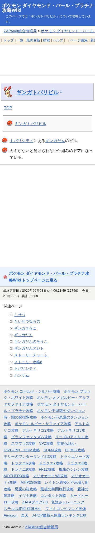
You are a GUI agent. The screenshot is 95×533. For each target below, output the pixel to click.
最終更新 (33, 40)
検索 (46, 40)
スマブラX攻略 (23, 443)
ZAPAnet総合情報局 (20, 31)
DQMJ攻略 (52, 450)
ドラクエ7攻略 (51, 463)
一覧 (20, 40)
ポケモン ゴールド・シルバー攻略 (32, 391)
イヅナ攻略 (27, 495)
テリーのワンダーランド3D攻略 (30, 456)
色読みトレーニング (67, 502)
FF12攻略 (47, 469)
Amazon (10, 515)
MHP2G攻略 (31, 482)
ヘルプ (58, 40)
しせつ (19, 315)
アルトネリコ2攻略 (38, 430)
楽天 (24, 515)
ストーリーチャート (31, 355)
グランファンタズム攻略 (31, 437)
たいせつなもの (27, 321)
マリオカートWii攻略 (50, 476)
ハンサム (21, 375)
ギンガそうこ (25, 328)
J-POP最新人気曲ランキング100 (59, 515)
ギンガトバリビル (37, 92)
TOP (8, 108)
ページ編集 (79, 40)
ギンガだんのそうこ (31, 341)
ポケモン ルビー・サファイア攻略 (43, 424)
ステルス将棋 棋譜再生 (23, 509)
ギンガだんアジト (29, 348)
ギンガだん (55, 140)
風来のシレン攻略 (73, 469)
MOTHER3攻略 (16, 476)
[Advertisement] (47, 60)
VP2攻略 (46, 443)
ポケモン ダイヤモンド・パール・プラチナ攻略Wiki (48, 8)
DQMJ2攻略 (75, 450)
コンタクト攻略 (53, 495)
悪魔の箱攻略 (26, 489)
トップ (8, 40)
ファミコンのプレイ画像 (65, 509)
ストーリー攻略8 (28, 362)
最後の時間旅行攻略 (57, 489)
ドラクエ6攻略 (23, 463)
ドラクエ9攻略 (23, 469)
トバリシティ (22, 140)
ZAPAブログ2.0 (35, 502)
